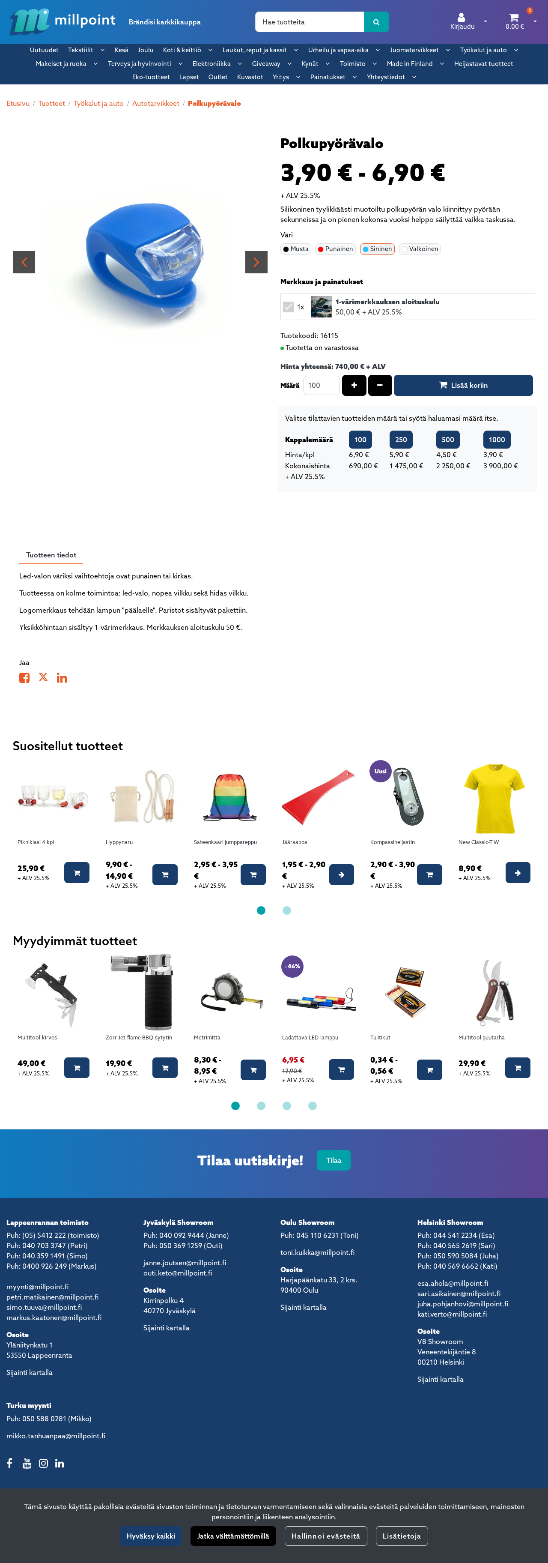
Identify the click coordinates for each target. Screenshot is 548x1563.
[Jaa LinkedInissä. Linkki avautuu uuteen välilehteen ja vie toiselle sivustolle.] (65, 679)
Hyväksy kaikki (151, 1536)
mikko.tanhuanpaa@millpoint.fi (55, 1435)
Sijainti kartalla (29, 1372)
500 (448, 439)
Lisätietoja (402, 1536)
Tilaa (334, 1160)
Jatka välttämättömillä (233, 1536)
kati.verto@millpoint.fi (452, 1314)
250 (401, 439)
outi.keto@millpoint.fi (177, 1273)
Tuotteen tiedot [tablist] (51, 555)
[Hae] (376, 22)
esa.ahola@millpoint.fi (452, 1283)
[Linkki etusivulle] (62, 22)
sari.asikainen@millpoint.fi (458, 1293)
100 (360, 439)
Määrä (289, 385)
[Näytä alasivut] (102, 50)
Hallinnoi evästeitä (326, 1536)
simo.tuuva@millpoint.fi (44, 1307)
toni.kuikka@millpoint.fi (317, 1252)
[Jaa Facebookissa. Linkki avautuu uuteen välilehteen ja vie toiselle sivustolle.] (28, 679)
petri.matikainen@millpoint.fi (52, 1297)
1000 (497, 439)
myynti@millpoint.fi (37, 1286)
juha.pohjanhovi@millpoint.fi (462, 1304)
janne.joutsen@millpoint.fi (184, 1262)
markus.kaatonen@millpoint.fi (53, 1317)
